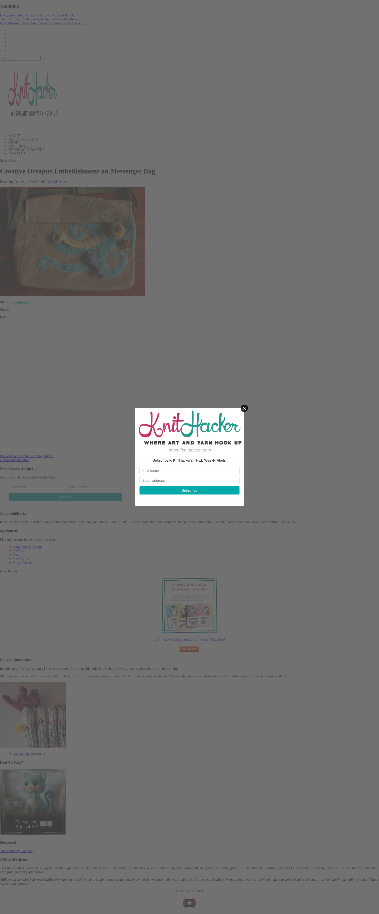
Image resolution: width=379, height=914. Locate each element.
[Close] (244, 408)
